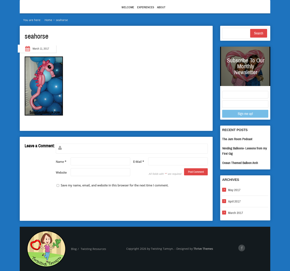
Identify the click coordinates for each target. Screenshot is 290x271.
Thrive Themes (203, 249)
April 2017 (234, 201)
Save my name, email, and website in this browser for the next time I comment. (114, 185)
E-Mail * (138, 162)
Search (258, 33)
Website (61, 172)
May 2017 (234, 190)
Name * (61, 162)
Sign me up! (245, 114)
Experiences (145, 7)
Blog (74, 249)
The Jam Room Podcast (237, 139)
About (161, 7)
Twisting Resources (93, 249)
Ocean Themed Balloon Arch (240, 163)
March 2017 (235, 213)
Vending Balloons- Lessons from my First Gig (244, 150)
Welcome (128, 7)
